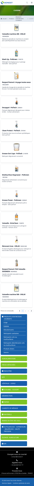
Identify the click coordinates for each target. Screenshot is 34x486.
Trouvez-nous (17, 472)
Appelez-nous (17, 463)
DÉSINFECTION (7, 396)
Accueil (5, 18)
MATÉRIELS (8, 414)
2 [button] (25, 311)
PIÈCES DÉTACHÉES (8, 365)
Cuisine (6, 326)
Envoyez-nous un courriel (17, 455)
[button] (32, 3)
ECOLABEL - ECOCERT (11, 390)
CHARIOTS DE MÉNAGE (10, 408)
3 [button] (28, 311)
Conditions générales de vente (21, 483)
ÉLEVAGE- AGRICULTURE (10, 437)
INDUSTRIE (8, 371)
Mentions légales (6, 483)
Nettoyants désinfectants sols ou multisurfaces (14, 344)
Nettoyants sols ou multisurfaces (10, 338)
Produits (11, 18)
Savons (6, 352)
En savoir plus (7, 44)
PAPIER (6, 402)
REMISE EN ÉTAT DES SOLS (11, 421)
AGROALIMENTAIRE (9, 359)
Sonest (8, 480)
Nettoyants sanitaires (11, 333)
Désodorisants (9, 330)
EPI (5, 444)
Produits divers (9, 349)
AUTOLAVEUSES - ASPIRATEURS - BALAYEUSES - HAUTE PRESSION (15, 429)
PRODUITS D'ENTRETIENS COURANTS (20, 18)
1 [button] (22, 311)
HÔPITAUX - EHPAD (8, 383)
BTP (3, 377)
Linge (5, 322)
